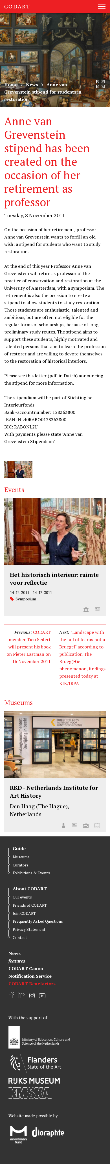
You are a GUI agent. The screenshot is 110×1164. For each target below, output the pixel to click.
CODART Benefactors (32, 984)
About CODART (30, 889)
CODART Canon (25, 968)
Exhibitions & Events (31, 872)
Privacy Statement (29, 929)
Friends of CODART (30, 905)
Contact (20, 937)
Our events (22, 897)
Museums (21, 856)
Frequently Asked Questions (38, 921)
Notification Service (30, 976)
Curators (20, 865)
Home (10, 84)
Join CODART (24, 913)
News (32, 84)
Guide (19, 848)
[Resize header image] (100, 84)
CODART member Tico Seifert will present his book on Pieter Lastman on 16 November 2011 (28, 646)
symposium (82, 288)
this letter (36, 376)
